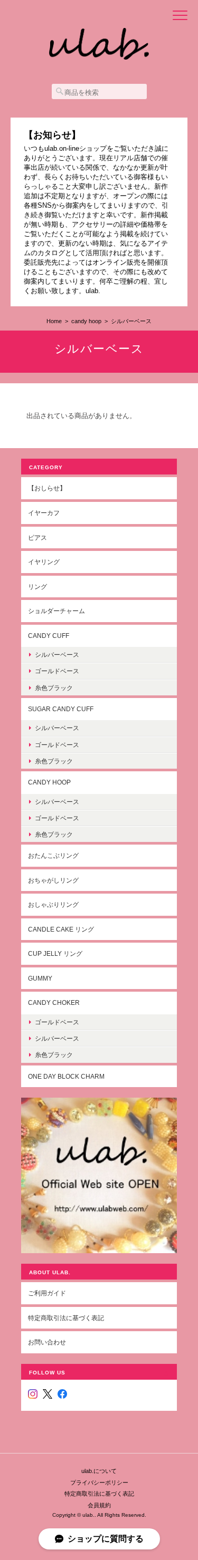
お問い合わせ (47, 1342)
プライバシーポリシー (99, 1482)
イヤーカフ (44, 512)
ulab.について (99, 1471)
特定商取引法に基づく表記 (66, 1317)
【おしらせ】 (47, 488)
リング (37, 586)
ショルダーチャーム (56, 610)
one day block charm (66, 1076)
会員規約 (99, 1505)
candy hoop (86, 321)
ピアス (37, 537)
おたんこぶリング (53, 855)
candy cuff (48, 635)
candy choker (54, 1002)
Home (54, 321)
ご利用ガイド (47, 1293)
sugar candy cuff (60, 708)
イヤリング (44, 561)
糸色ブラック (54, 687)
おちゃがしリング (53, 880)
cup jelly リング (55, 953)
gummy (40, 978)
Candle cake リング (61, 929)
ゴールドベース (57, 670)
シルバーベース (57, 654)
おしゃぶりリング (53, 904)
